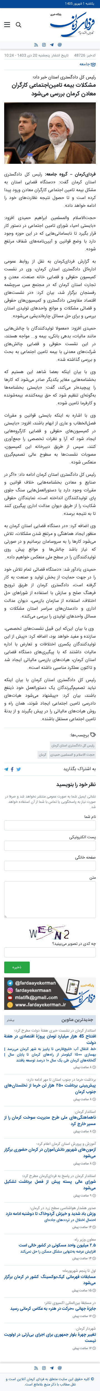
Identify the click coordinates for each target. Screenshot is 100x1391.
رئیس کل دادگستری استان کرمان (72, 745)
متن (92, 878)
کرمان (42, 755)
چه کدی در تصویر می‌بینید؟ (74, 944)
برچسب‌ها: (80, 735)
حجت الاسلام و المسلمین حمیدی (72, 755)
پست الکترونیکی (82, 838)
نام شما (90, 817)
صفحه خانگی (85, 858)
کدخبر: (91, 56)
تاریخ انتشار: (59, 56)
